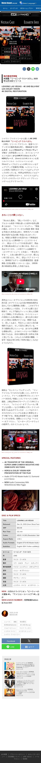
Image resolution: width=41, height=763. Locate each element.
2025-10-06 (13, 41)
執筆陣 (25, 759)
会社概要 (4, 754)
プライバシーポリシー (17, 754)
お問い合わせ (27, 756)
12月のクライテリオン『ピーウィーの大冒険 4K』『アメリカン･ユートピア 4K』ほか (20, 594)
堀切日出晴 (13, 43)
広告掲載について (14, 756)
